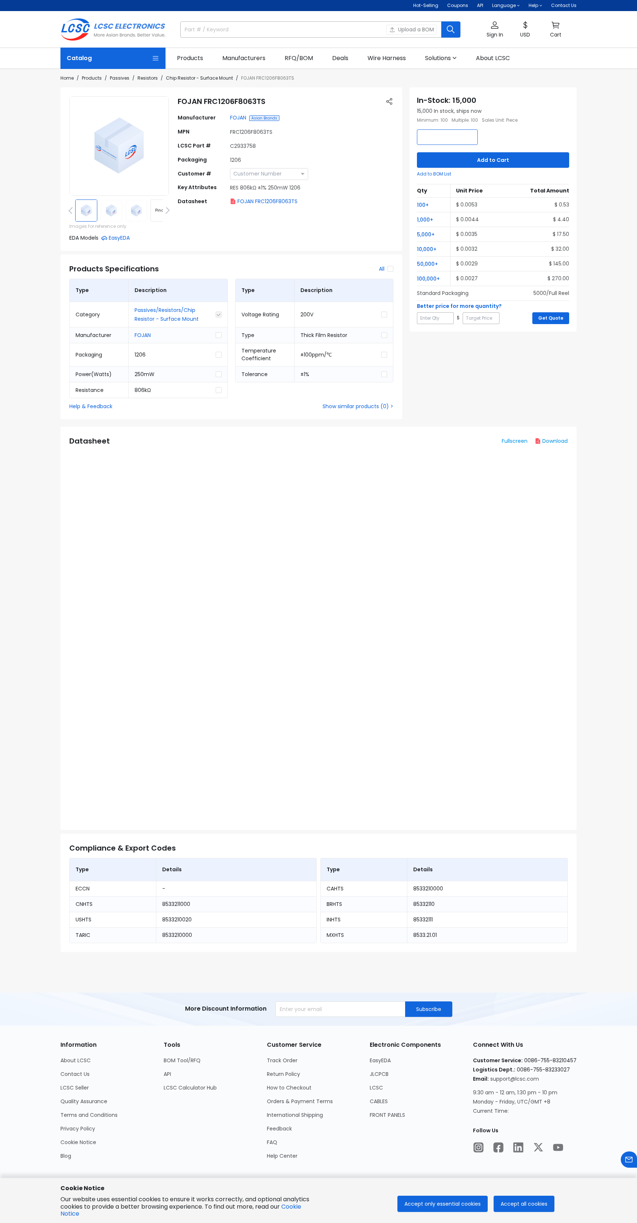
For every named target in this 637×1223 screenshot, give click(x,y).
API (480, 5)
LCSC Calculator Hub (190, 1087)
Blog (65, 1156)
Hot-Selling (425, 5)
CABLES (379, 1101)
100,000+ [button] (428, 278)
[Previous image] (72, 210)
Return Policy (283, 1074)
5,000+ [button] (426, 234)
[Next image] (166, 210)
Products (92, 78)
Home (67, 78)
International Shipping (295, 1115)
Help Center (282, 1156)
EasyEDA (380, 1060)
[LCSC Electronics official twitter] (538, 1147)
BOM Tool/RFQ (182, 1060)
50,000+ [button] (427, 264)
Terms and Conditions (89, 1115)
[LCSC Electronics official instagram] (478, 1147)
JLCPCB (379, 1074)
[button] (494, 30)
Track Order (282, 1060)
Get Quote (550, 318)
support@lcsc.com (514, 1079)
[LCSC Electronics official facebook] (498, 1147)
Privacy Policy (77, 1128)
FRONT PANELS (387, 1115)
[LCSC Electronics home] (113, 29)
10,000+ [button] (426, 249)
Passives (119, 78)
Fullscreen (515, 441)
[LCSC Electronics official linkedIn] (518, 1147)
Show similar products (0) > (358, 406)
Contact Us (564, 5)
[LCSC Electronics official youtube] (558, 1147)
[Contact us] (629, 1159)
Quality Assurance (83, 1101)
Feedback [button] (279, 1128)
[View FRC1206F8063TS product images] (119, 146)
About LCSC (75, 1060)
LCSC (376, 1087)
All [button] (381, 268)
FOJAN (238, 117)
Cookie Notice (78, 1142)
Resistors (148, 78)
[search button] (450, 29)
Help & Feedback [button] (90, 406)
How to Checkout (289, 1087)
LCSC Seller (74, 1087)
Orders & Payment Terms (300, 1101)
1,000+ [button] (425, 219)
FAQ (272, 1142)
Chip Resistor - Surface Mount (199, 78)
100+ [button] (423, 205)
